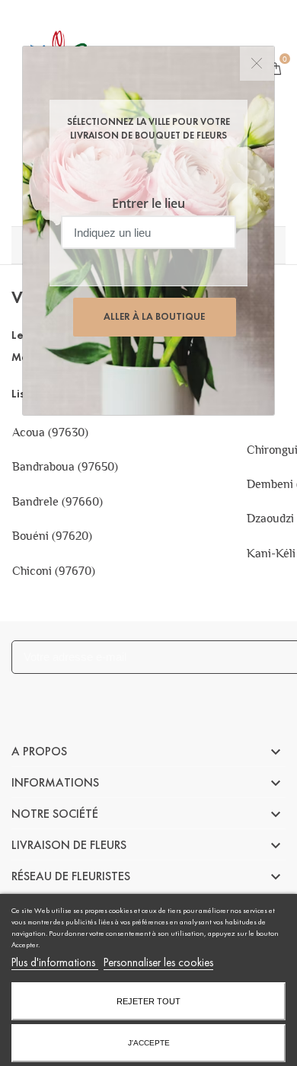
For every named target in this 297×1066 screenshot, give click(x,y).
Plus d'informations (54, 962)
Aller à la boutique (154, 317)
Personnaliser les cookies (158, 962)
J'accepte (149, 1043)
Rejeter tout (148, 1001)
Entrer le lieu (148, 203)
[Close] (257, 63)
